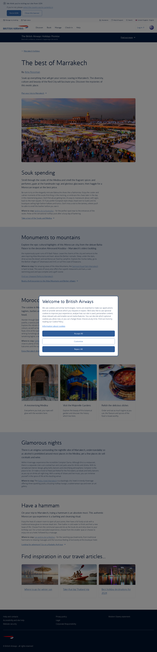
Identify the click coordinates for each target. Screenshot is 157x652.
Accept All (78, 333)
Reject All (78, 349)
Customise (78, 341)
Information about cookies (53, 326)
